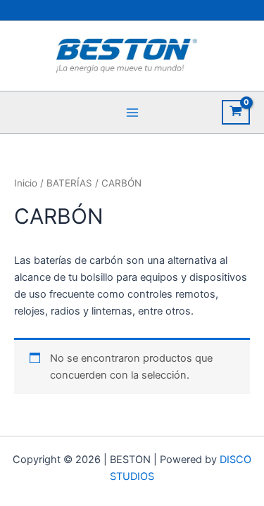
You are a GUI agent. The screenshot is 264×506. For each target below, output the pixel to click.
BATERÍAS (69, 183)
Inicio (25, 183)
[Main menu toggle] (132, 112)
